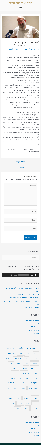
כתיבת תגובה (34, 49)
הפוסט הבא (20, 167)
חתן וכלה (34, 368)
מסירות (11, 383)
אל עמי (20, 348)
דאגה (26, 358)
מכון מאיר (34, 383)
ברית (35, 353)
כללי (37, 323)
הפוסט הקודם (20, 162)
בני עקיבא (10, 348)
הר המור (34, 363)
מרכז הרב (33, 388)
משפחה (22, 388)
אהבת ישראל (32, 348)
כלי (36, 373)
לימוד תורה (27, 373)
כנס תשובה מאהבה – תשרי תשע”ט (27, 294)
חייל (11, 364)
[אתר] (20, 229)
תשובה (17, 408)
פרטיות (18, 398)
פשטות (10, 398)
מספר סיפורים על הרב (31, 307)
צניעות (35, 403)
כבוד (6, 368)
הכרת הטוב (17, 358)
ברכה (28, 353)
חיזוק (19, 363)
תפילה (25, 408)
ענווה (35, 398)
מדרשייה (34, 378)
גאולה (21, 353)
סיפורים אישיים (23, 49)
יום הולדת (24, 368)
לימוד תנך (16, 373)
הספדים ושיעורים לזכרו (31, 320)
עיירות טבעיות (25, 393)
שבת (27, 403)
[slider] (6, 275)
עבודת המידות (12, 388)
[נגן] (36, 275)
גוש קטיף (11, 353)
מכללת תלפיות (22, 383)
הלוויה (8, 358)
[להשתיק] (11, 275)
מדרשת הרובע (23, 378)
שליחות (34, 408)
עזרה (35, 393)
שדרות (20, 403)
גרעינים (34, 358)
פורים (26, 398)
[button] (20, 7)
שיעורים (36, 333)
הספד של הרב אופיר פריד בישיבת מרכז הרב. (24, 298)
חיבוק (26, 363)
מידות (13, 378)
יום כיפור (14, 368)
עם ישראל (14, 393)
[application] (20, 275)
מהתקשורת (35, 327)
